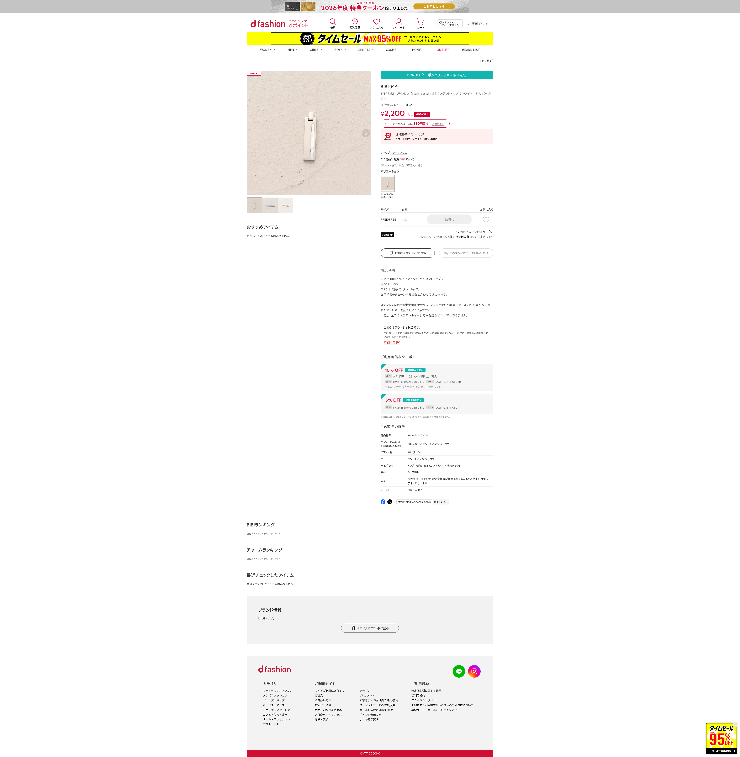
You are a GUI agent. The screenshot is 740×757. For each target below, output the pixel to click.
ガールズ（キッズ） (275, 700)
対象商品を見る (415, 369)
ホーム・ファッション (276, 719)
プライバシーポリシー (424, 700)
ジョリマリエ (399, 153)
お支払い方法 (323, 700)
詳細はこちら (392, 342)
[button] (366, 133)
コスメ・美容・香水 (275, 715)
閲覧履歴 (354, 27)
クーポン (365, 690)
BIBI (390, 86)
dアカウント (367, 695)
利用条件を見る (458, 75)
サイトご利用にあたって (329, 690)
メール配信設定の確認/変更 (376, 710)
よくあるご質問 (369, 719)
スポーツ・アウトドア (276, 710)
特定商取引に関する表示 (426, 690)
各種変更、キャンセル (328, 715)
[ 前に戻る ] (486, 60)
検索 (333, 27)
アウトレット (271, 724)
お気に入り (376, 27)
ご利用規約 (418, 695)
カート (421, 27)
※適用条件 (438, 123)
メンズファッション (275, 695)
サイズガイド (387, 234)
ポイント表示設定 (370, 715)
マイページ (398, 27)
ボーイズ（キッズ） (275, 705)
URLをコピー (440, 501)
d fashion (268, 23)
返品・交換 (321, 719)
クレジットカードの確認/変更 (378, 705)
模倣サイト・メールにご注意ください (434, 710)
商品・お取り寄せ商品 (328, 710)
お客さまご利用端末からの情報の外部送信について (442, 705)
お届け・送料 (323, 705)
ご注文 (319, 695)
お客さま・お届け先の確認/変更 (379, 700)
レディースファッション (277, 690)
